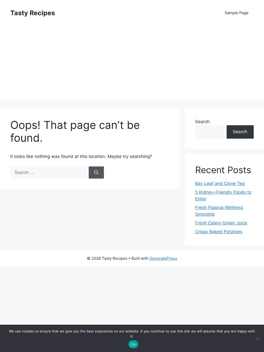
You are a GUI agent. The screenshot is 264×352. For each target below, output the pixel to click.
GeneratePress (163, 258)
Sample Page (237, 12)
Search (202, 121)
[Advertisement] (132, 64)
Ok (133, 344)
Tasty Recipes (32, 13)
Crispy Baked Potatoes (218, 231)
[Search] (96, 172)
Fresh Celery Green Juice (221, 222)
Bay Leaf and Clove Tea (220, 183)
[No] (257, 338)
